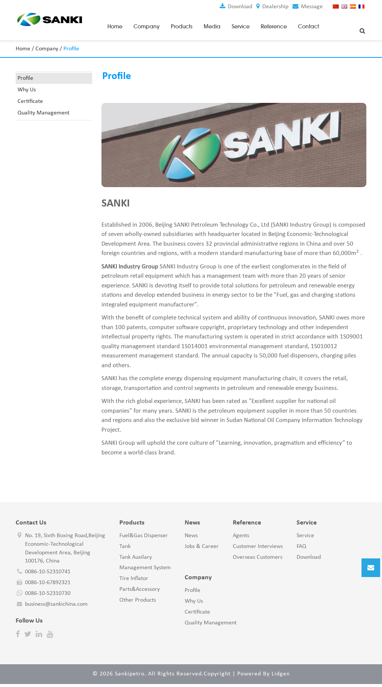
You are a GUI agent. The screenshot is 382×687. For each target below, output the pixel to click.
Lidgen (281, 674)
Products (181, 26)
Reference (274, 26)
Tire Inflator (133, 579)
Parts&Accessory (139, 589)
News (191, 536)
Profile (25, 78)
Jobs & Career (202, 546)
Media (212, 26)
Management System (145, 568)
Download (239, 7)
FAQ (301, 546)
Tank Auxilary (135, 557)
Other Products (137, 600)
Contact (308, 26)
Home (114, 26)
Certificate (30, 101)
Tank (125, 546)
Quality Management (43, 113)
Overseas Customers (257, 557)
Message (311, 7)
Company (147, 26)
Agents (241, 536)
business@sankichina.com (56, 604)
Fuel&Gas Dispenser (143, 536)
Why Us (27, 90)
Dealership (274, 7)
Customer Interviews (258, 546)
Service (241, 26)
